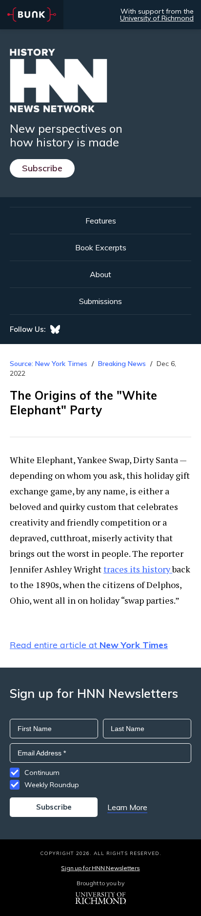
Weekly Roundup (51, 784)
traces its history (137, 569)
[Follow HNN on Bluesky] (55, 329)
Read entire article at (89, 645)
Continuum (42, 772)
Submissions (100, 301)
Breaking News (122, 363)
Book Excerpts (100, 247)
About (100, 274)
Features (100, 220)
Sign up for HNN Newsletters (100, 868)
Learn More (127, 807)
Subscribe (42, 168)
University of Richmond (157, 18)
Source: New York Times (48, 363)
